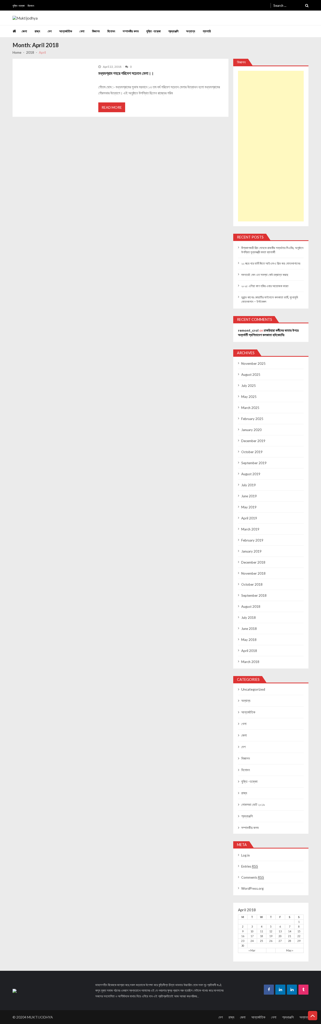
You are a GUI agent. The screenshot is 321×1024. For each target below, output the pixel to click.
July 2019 (248, 485)
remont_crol (248, 330)
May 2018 (249, 640)
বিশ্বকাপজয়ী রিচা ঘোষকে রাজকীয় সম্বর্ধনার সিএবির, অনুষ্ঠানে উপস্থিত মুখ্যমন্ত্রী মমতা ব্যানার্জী (272, 250)
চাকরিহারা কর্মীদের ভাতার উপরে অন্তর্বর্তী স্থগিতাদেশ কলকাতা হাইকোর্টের (268, 332)
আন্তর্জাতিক (65, 31)
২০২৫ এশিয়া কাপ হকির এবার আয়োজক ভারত (264, 286)
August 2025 (250, 375)
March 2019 (250, 529)
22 (298, 936)
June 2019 (249, 496)
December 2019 (253, 441)
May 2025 (249, 397)
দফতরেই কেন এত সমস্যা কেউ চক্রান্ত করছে (264, 275)
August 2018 (250, 607)
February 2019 (252, 540)
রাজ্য (37, 31)
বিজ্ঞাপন (96, 31)
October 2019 (252, 452)
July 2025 (248, 386)
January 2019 (251, 551)
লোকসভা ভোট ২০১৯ (253, 804)
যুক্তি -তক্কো (19, 5)
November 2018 (253, 573)
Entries (249, 866)
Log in (245, 855)
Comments (252, 877)
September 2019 (254, 463)
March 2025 (250, 408)
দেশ (50, 31)
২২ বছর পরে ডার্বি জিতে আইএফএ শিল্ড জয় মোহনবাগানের (270, 263)
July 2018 (248, 618)
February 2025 (252, 419)
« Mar (252, 950)
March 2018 (250, 662)
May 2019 (249, 507)
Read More (112, 107)
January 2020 (251, 430)
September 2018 (254, 595)
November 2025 (253, 364)
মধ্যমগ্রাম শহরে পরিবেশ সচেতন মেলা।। (126, 73)
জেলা (24, 31)
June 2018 (249, 629)
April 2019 (249, 518)
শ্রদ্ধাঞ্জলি (173, 31)
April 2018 (249, 651)
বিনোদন (31, 5)
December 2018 (253, 562)
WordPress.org (252, 888)
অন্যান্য (190, 31)
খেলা (82, 31)
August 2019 (250, 474)
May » (289, 950)
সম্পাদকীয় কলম (131, 31)
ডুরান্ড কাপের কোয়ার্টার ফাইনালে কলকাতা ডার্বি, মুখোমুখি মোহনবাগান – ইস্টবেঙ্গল (269, 299)
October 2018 (252, 584)
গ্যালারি (207, 31)
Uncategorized (253, 689)
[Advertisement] (271, 146)
